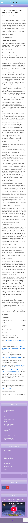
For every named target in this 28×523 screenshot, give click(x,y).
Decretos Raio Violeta (9, 435)
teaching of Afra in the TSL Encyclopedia (15, 340)
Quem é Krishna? (8, 454)
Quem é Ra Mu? (7, 450)
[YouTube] (7, 487)
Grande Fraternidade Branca (9, 415)
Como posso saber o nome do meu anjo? (8, 457)
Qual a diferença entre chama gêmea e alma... (9, 468)
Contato (14, 520)
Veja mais (23, 475)
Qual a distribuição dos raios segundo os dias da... (9, 410)
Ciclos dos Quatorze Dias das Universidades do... (8, 430)
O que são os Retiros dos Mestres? (8, 462)
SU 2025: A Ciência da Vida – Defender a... (9, 425)
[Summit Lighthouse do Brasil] (14, 1)
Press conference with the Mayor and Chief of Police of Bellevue (13, 348)
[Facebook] (4, 487)
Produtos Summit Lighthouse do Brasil (9, 439)
